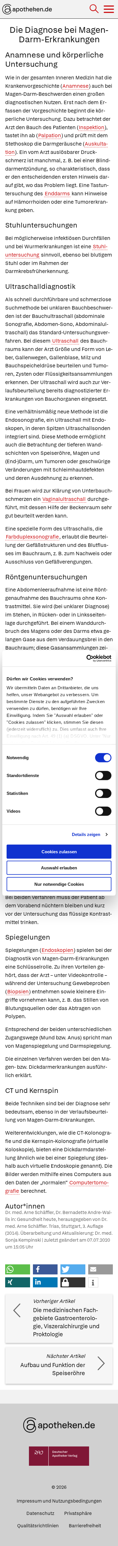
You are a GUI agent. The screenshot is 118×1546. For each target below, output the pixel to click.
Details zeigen (86, 834)
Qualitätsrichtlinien (38, 1526)
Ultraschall (65, 340)
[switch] (103, 775)
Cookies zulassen (59, 851)
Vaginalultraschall (64, 499)
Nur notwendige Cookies (59, 883)
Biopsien (18, 991)
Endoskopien (57, 950)
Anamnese (75, 86)
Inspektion (91, 127)
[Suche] (95, 9)
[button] (17, 1269)
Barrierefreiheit (85, 1526)
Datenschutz (40, 1513)
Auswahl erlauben (59, 867)
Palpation (49, 135)
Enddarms (57, 193)
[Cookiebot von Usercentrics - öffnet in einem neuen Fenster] (86, 658)
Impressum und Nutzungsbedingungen (59, 1501)
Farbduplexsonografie (32, 536)
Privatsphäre (78, 1513)
